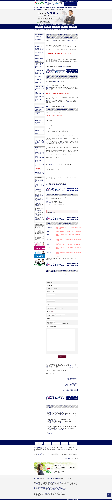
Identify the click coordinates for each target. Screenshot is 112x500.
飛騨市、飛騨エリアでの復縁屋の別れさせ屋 (71, 385)
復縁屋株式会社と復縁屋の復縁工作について (41, 447)
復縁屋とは (40, 487)
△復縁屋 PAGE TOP (109, 495)
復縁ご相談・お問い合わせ (39, 86)
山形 (60, 412)
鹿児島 (63, 429)
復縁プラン (61, 142)
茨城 (57, 414)
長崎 (52, 429)
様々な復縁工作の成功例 (39, 70)
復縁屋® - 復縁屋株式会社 (39, 34)
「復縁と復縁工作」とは (39, 36)
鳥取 (36, 199)
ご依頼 (67, 66)
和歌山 (60, 422)
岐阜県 (54, 40)
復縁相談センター (55, 112)
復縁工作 (61, 1)
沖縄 (65, 429)
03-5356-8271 (57, 478)
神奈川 (50, 414)
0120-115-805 (49, 478)
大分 (57, 429)
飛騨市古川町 (48, 198)
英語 (51, 433)
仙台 (51, 482)
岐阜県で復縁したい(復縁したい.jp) (72, 379)
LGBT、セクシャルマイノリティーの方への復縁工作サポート (39, 164)
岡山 (40, 199)
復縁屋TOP (36, 487)
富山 (40, 189)
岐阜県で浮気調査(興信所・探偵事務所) (72, 389)
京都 (52, 422)
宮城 (55, 412)
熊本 (55, 429)
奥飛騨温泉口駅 (49, 227)
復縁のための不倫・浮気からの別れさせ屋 (43, 488)
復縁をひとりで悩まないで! (39, 48)
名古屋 (56, 482)
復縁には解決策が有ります (39, 52)
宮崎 (60, 429)
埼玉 (52, 414)
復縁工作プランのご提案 (39, 58)
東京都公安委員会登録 (45, 493)
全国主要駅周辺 (37, 219)
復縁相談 (38, 9)
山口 (36, 200)
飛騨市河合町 (48, 201)
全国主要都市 (37, 214)
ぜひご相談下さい (63, 106)
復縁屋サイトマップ (60, 489)
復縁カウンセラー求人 (47, 489)
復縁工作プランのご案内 (39, 72)
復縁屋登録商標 (53, 489)
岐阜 (50, 420)
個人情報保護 (53, 488)
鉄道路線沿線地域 (38, 217)
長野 (38, 189)
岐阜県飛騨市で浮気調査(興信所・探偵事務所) (70, 390)
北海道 (48, 412)
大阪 (47, 422)
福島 (62, 412)
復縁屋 (35, 9)
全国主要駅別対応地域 (38, 109)
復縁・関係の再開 (38, 61)
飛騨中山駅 (49, 247)
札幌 (49, 482)
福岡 (47, 429)
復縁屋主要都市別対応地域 (39, 107)
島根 (38, 199)
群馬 (62, 414)
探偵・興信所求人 (40, 489)
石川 (42, 189)
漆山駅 (48, 234)
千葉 (55, 414)
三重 (55, 420)
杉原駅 (48, 231)
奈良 (57, 422)
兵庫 (50, 422)
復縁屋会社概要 (37, 119)
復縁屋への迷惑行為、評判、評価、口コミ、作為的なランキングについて (39, 157)
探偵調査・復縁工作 (38, 60)
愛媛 (52, 427)
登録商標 (52, 212)
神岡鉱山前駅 (49, 239)
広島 (42, 199)
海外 (42, 483)
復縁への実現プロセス (38, 55)
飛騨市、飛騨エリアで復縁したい (72, 378)
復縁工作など (40, 454)
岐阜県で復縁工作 (75, 383)
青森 (50, 412)
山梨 (65, 414)
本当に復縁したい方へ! (38, 46)
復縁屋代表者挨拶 (38, 120)
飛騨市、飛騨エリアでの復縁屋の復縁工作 (71, 384)
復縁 (61, 66)
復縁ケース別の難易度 (38, 76)
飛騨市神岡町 (48, 202)
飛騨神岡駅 (49, 252)
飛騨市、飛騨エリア (72, 367)
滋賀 (55, 422)
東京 (47, 414)
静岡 (52, 420)
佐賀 (50, 429)
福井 (36, 190)
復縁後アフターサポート (39, 63)
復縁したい (48, 88)
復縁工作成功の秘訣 (38, 39)
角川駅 (48, 244)
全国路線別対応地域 (38, 110)
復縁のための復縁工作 (38, 64)
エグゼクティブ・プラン (39, 79)
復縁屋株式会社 (68, 1)
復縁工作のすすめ (38, 133)
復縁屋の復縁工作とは (38, 82)
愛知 (47, 420)
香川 (50, 427)
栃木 (60, 414)
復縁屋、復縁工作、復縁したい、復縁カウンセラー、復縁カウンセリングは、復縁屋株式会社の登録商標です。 (39, 141)
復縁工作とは (48, 87)
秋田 (57, 412)
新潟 (36, 189)
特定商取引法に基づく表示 (59, 488)
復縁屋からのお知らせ (38, 147)
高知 (55, 427)
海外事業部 (48, 433)
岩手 (52, 412)
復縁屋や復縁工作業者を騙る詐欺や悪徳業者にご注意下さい (39, 153)
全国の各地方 (38, 483)
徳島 (47, 427)
